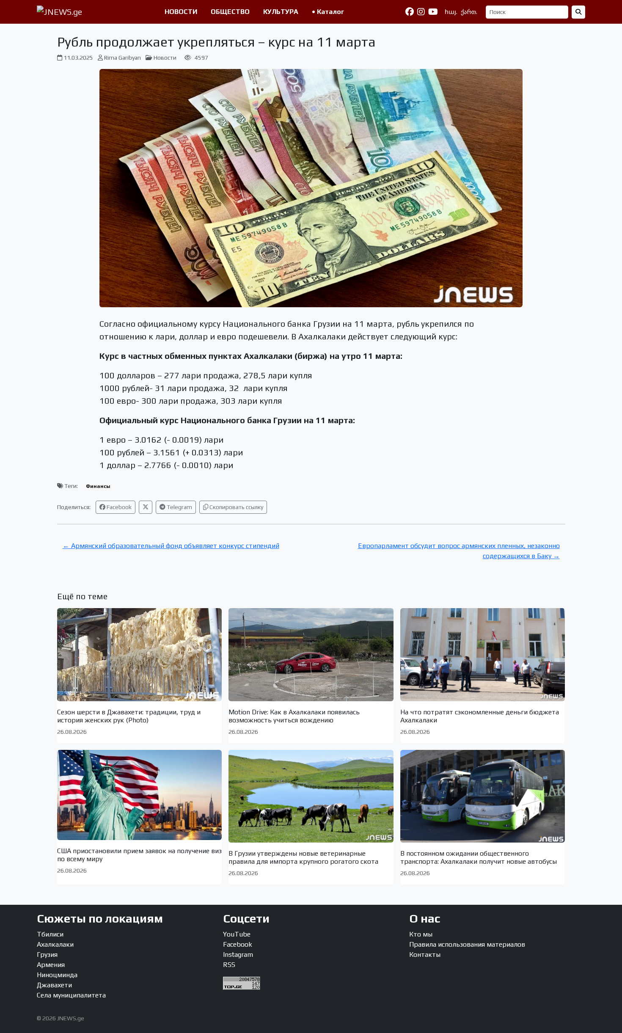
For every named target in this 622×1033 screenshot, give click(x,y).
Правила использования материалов (467, 944)
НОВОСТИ (181, 12)
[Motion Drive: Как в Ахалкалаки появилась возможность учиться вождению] (311, 654)
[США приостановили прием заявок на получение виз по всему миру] (139, 795)
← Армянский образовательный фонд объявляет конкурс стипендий (171, 546)
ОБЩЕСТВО (230, 12)
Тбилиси (50, 934)
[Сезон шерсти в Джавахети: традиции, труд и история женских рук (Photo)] (139, 654)
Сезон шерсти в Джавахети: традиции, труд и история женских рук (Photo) (129, 716)
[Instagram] (421, 12)
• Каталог (328, 12)
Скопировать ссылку (235, 507)
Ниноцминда (57, 975)
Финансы (98, 486)
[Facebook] (409, 12)
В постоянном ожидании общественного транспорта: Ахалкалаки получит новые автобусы (478, 857)
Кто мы (420, 934)
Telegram (178, 507)
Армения (51, 965)
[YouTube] (433, 12)
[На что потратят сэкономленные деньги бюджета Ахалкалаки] (482, 654)
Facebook (118, 507)
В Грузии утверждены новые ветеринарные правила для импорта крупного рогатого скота (303, 857)
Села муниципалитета (71, 995)
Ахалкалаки (55, 944)
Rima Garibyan (122, 57)
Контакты (424, 954)
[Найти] (578, 12)
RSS (229, 965)
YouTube (236, 934)
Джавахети (54, 985)
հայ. (451, 11)
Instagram (238, 954)
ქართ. (469, 11)
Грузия (47, 954)
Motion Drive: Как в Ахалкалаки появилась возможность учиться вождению (294, 716)
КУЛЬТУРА (280, 12)
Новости (165, 57)
